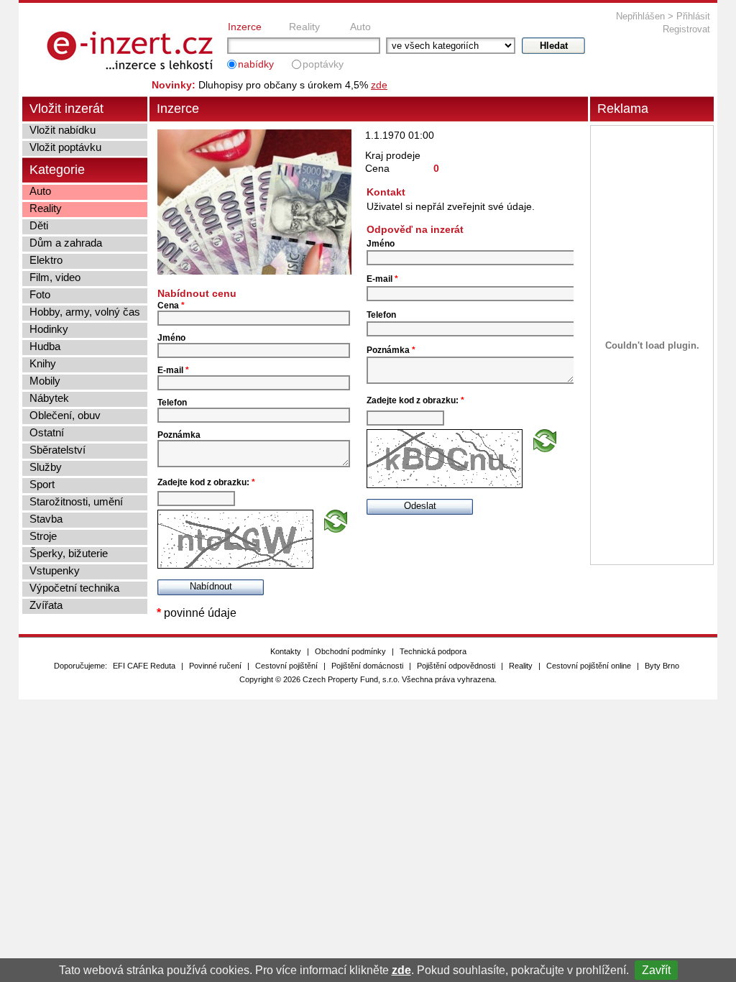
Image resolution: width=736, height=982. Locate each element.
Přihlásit (693, 16)
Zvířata (46, 605)
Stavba (46, 519)
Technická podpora (433, 651)
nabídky (256, 64)
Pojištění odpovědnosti (456, 665)
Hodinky (48, 329)
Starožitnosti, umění (76, 501)
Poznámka (179, 435)
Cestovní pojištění (286, 665)
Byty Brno (662, 665)
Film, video (54, 277)
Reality (304, 26)
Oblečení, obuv (65, 415)
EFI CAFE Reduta (144, 665)
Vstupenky (54, 570)
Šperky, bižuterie (68, 553)
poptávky (323, 64)
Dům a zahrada (65, 243)
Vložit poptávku (65, 147)
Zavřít (656, 970)
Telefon (172, 403)
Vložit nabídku (62, 130)
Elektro (46, 260)
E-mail (173, 370)
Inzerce (245, 26)
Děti (38, 225)
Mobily (44, 381)
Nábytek (49, 398)
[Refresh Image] (335, 529)
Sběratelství (57, 450)
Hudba (44, 346)
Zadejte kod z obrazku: (206, 482)
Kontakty (285, 651)
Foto (39, 294)
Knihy (42, 363)
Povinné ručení (215, 665)
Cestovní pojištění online (588, 665)
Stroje (43, 536)
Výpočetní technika (74, 588)
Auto (360, 26)
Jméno (171, 338)
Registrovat (686, 29)
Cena (171, 305)
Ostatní (46, 432)
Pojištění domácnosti (367, 665)
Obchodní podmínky (350, 651)
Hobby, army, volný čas (84, 312)
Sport (42, 484)
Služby (45, 467)
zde (401, 970)
